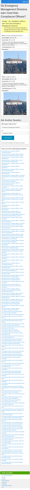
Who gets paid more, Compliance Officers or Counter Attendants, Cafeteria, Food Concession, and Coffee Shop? (13, 199)
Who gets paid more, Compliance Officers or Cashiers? (13, 229)
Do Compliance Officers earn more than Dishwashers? (13, 363)
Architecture (4, 482)
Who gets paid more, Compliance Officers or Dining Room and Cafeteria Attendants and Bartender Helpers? (12, 190)
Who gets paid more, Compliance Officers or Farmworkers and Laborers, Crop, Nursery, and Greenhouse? (11, 286)
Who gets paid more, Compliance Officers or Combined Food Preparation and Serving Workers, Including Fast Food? (13, 177)
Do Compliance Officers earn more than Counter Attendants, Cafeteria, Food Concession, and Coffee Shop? (12, 453)
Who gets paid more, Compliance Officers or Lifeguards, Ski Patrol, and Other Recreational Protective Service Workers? (11, 290)
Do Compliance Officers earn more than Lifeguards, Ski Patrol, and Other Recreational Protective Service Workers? (13, 321)
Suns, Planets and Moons (7, 475)
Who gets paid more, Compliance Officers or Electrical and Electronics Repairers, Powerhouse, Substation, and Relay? (13, 251)
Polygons (4, 478)
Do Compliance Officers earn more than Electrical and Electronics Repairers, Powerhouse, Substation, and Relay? (13, 410)
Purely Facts (4, 1)
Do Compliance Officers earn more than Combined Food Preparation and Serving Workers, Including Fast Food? (13, 388)
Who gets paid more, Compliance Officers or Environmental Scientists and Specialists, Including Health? (12, 195)
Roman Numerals (5, 480)
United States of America (7, 485)
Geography (4, 484)
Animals (3, 477)
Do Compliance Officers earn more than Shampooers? (13, 314)
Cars (3, 487)
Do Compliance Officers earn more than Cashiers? (12, 450)
